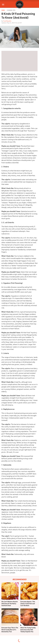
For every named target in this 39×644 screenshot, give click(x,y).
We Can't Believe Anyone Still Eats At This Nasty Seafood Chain (9, 603)
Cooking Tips (11, 10)
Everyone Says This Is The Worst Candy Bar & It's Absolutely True (9, 629)
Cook (3, 10)
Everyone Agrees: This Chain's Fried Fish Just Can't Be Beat (27, 603)
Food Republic (7, 21)
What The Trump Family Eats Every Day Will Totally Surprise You (28, 629)
